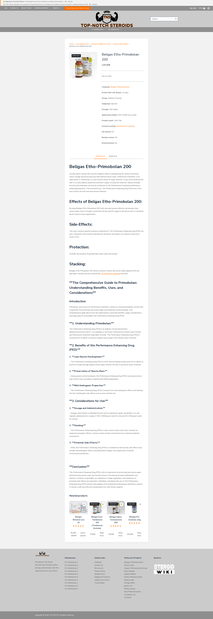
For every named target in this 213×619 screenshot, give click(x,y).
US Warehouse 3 (71, 589)
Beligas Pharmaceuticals (119, 87)
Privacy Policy (26, 8)
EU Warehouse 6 (71, 577)
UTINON (127, 597)
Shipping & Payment (41, 8)
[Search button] (176, 19)
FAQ (6, 8)
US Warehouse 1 (71, 583)
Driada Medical (130, 574)
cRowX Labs (129, 565)
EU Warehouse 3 (71, 568)
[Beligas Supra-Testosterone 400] (116, 507)
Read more (102, 534)
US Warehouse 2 (71, 586)
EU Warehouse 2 (71, 565)
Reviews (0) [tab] (113, 156)
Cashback (98, 562)
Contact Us (14, 8)
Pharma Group (129, 589)
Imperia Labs (129, 580)
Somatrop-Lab (129, 594)
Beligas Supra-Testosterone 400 (115, 520)
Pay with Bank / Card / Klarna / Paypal (77, 8)
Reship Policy (99, 574)
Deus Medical (129, 571)
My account (98, 568)
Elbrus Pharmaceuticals (133, 577)
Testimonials (99, 583)
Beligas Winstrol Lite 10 (78, 520)
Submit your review (101, 580)
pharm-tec (128, 586)
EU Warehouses (97, 29)
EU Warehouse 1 (71, 562)
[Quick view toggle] (84, 504)
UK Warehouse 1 (71, 580)
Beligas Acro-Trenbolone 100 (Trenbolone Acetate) (97, 523)
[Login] (208, 8)
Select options (83, 534)
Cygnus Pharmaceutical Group (135, 568)
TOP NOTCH (54, 615)
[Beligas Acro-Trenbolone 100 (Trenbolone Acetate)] (97, 507)
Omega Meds (129, 583)
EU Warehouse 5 (71, 574)
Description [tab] (100, 156)
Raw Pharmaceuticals (132, 591)
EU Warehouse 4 (71, 571)
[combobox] (162, 19)
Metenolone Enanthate (126, 126)
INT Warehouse (113, 29)
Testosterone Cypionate (110, 273)
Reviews (56, 8)
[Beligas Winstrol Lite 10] (78, 507)
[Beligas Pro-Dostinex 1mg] (134, 507)
